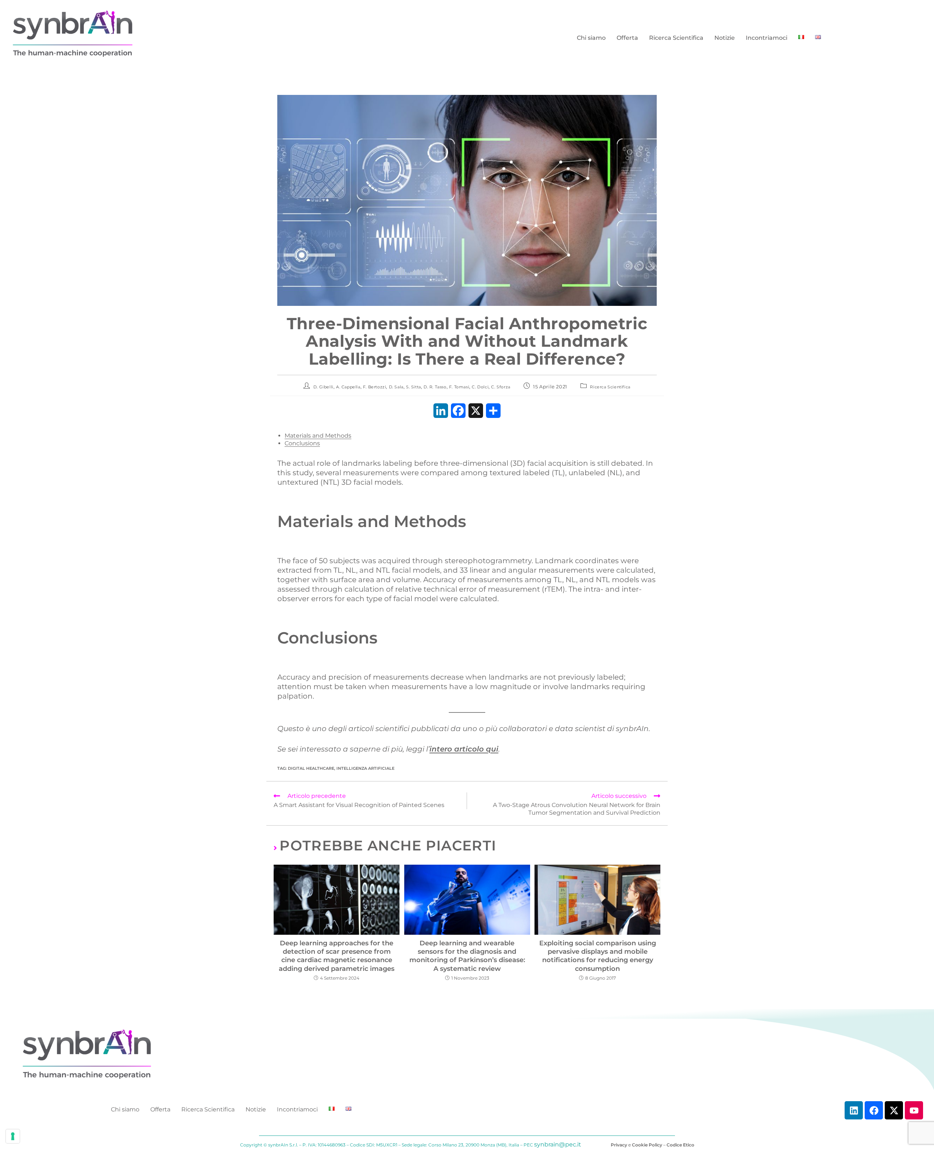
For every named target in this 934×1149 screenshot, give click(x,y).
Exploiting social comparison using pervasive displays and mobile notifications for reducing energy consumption (597, 956)
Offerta (627, 37)
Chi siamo (591, 37)
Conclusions (302, 443)
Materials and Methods (318, 435)
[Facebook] (874, 1110)
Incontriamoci (766, 37)
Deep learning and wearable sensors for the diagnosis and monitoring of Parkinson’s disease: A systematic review (467, 956)
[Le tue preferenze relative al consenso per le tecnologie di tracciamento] (13, 1136)
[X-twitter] (894, 1110)
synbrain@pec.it (557, 1144)
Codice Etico (680, 1145)
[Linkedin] (854, 1110)
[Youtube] (914, 1110)
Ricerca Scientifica (676, 37)
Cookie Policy (647, 1145)
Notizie (724, 37)
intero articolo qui (463, 749)
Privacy (619, 1145)
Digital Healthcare (311, 768)
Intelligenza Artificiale (365, 768)
